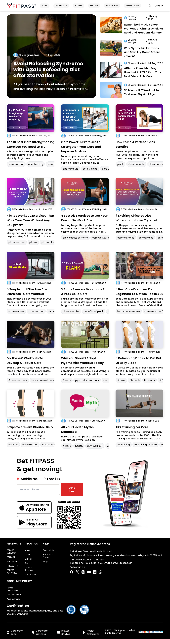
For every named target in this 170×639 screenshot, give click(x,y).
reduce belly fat (51, 444)
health (79, 446)
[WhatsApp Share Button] (100, 572)
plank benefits (136, 164)
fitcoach (135, 380)
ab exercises (146, 237)
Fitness (78, 5)
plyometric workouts (87, 380)
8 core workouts (17, 380)
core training (35, 164)
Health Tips (112, 5)
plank (120, 164)
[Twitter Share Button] (77, 572)
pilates (33, 242)
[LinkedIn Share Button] (94, 572)
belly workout (30, 444)
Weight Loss (132, 5)
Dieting (94, 5)
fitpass (121, 380)
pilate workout (16, 242)
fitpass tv (149, 380)
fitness (67, 380)
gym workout (94, 446)
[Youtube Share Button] (89, 572)
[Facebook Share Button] (71, 572)
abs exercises (16, 311)
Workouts (61, 5)
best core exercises (128, 311)
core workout (16, 164)
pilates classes (50, 242)
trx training (123, 444)
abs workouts (70, 168)
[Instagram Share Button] (83, 572)
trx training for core (145, 444)
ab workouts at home (75, 237)
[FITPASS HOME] (21, 5)
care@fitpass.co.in (121, 563)
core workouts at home (106, 237)
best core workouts (43, 380)
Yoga (44, 5)
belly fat (13, 444)
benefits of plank (93, 311)
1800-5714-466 (93, 563)
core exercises (125, 237)
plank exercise (71, 311)
